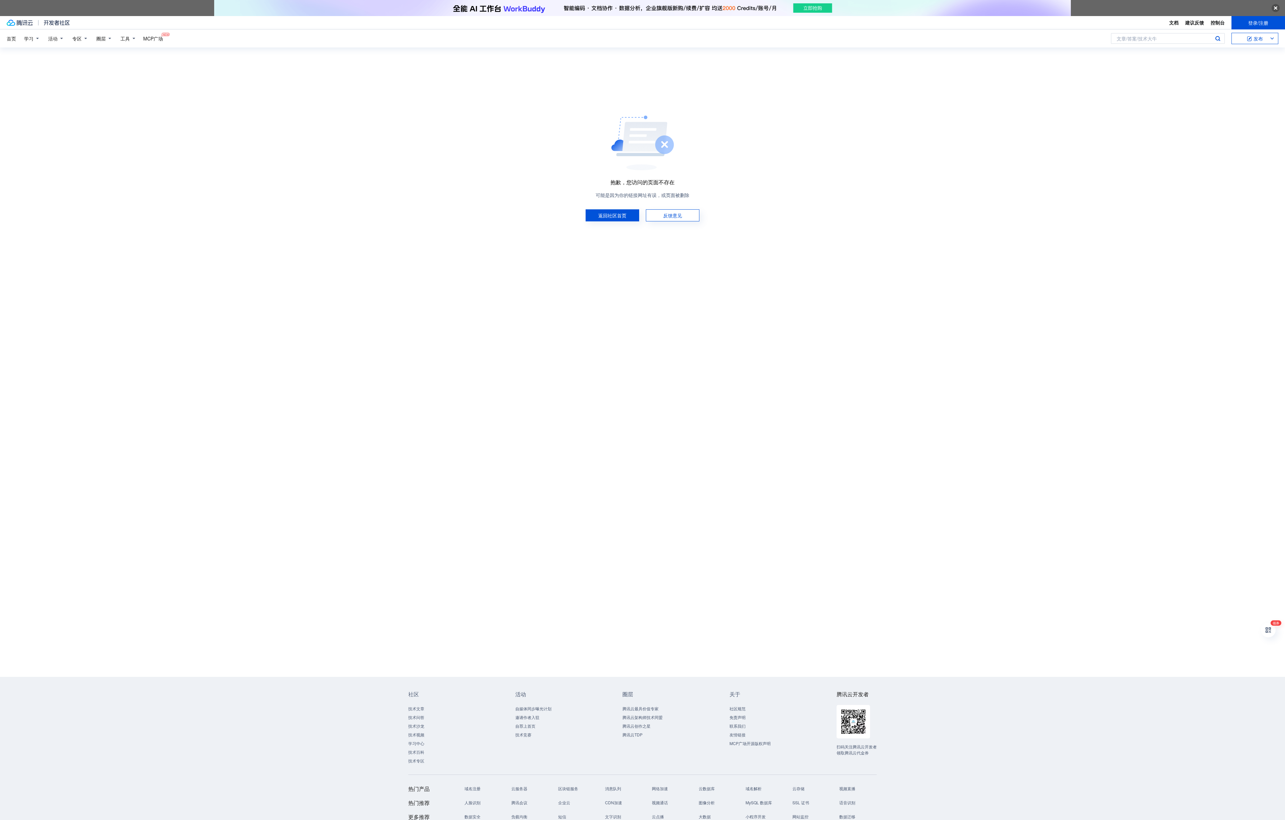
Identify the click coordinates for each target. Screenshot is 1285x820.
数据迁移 (847, 816)
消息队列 (613, 788)
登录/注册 (1258, 22)
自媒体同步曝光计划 (533, 708)
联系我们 (738, 726)
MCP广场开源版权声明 (750, 743)
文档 (1174, 22)
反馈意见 (672, 215)
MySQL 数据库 (759, 802)
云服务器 (519, 788)
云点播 (658, 816)
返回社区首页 (612, 215)
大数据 (705, 816)
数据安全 (472, 816)
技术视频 (416, 734)
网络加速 (660, 788)
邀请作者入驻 (527, 717)
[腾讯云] (20, 23)
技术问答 (416, 717)
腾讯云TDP (632, 734)
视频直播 (847, 788)
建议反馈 (1194, 22)
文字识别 (613, 816)
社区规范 (738, 708)
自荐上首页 (525, 726)
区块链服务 (568, 788)
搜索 (1217, 38)
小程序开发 (756, 816)
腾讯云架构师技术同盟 (642, 717)
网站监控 (800, 816)
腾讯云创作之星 (636, 726)
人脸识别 (472, 802)
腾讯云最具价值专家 (640, 708)
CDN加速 (613, 802)
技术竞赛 (523, 734)
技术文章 (416, 708)
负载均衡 (519, 816)
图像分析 (707, 802)
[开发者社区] (57, 22)
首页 (11, 38)
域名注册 (472, 788)
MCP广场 (153, 38)
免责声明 (738, 717)
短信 (562, 816)
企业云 (564, 802)
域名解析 (754, 788)
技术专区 (416, 760)
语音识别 (847, 802)
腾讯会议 (519, 802)
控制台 (1218, 22)
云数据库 (707, 788)
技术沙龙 (416, 726)
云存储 (798, 788)
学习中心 (416, 743)
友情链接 (738, 734)
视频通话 (660, 802)
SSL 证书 (800, 802)
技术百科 (416, 752)
